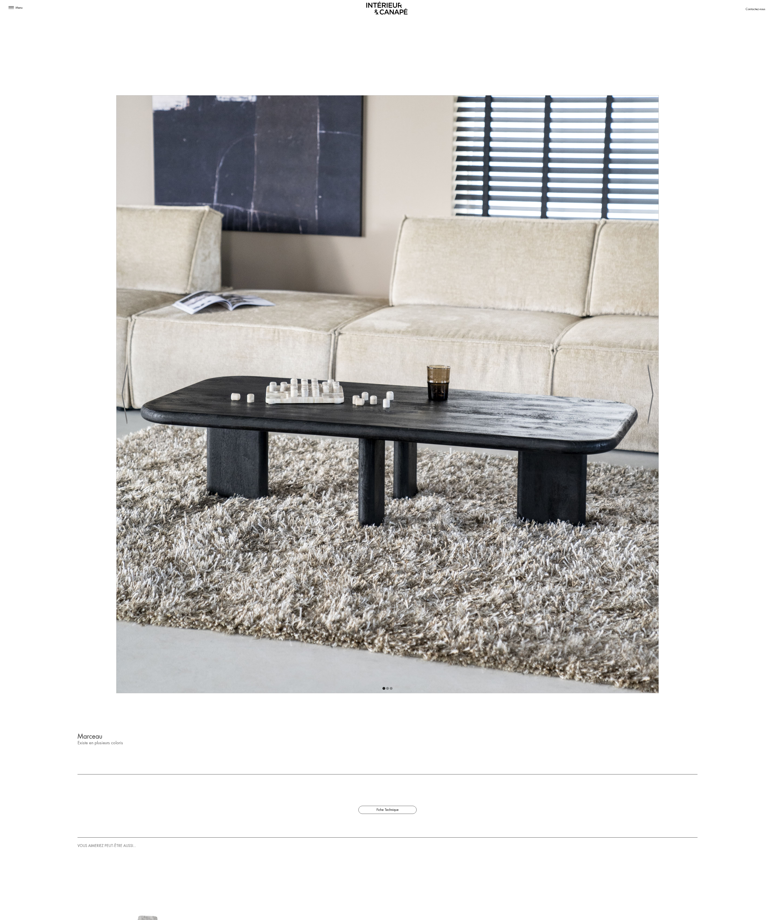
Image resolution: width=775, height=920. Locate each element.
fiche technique (388, 810)
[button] (11, 8)
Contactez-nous (755, 9)
